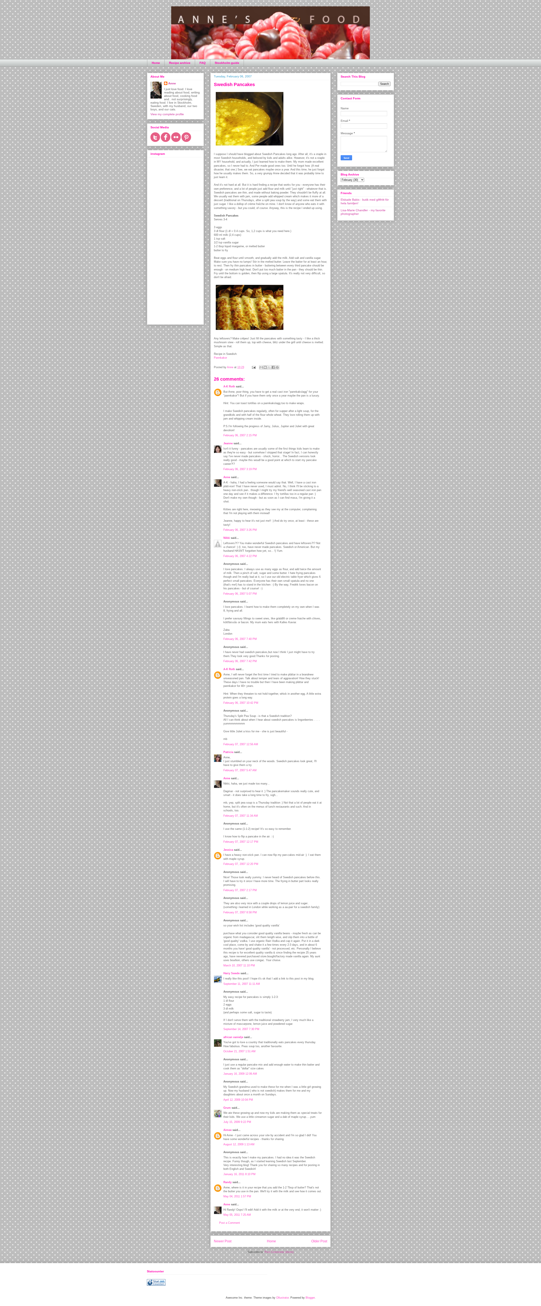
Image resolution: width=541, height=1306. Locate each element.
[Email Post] (253, 367)
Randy (227, 1182)
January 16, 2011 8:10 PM (239, 1174)
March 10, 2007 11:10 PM (239, 965)
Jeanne (228, 443)
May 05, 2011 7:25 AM (237, 1214)
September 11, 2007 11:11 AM (241, 983)
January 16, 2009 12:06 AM (240, 1073)
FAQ (202, 62)
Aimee (227, 1130)
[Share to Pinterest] (277, 367)
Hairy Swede (231, 973)
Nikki (226, 537)
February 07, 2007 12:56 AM (240, 744)
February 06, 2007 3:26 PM (240, 529)
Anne (226, 477)
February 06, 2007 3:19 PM (240, 469)
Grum (227, 1107)
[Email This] (261, 367)
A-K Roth (229, 386)
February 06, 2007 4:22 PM (240, 556)
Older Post (319, 1241)
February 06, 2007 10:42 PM (240, 702)
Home (156, 62)
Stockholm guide (227, 62)
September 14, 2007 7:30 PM (241, 1029)
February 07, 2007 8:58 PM (240, 912)
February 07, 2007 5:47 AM (240, 770)
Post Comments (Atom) (279, 1252)
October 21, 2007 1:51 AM (239, 1051)
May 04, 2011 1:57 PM (237, 1196)
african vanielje (233, 1037)
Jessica (228, 849)
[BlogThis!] (265, 367)
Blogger (310, 1297)
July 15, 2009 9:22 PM (237, 1122)
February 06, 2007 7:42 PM (240, 661)
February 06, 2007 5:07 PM (240, 593)
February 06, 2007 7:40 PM (240, 639)
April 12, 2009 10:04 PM (238, 1099)
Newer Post (222, 1241)
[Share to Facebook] (273, 367)
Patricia (228, 752)
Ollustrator (282, 1297)
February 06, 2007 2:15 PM (240, 435)
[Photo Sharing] (249, 146)
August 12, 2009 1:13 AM (238, 1144)
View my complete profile (167, 114)
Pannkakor (220, 357)
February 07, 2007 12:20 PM (240, 864)
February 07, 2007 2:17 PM (240, 890)
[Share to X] (269, 367)
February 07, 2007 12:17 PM (240, 841)
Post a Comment (229, 1222)
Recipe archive (179, 62)
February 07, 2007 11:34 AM (240, 815)
